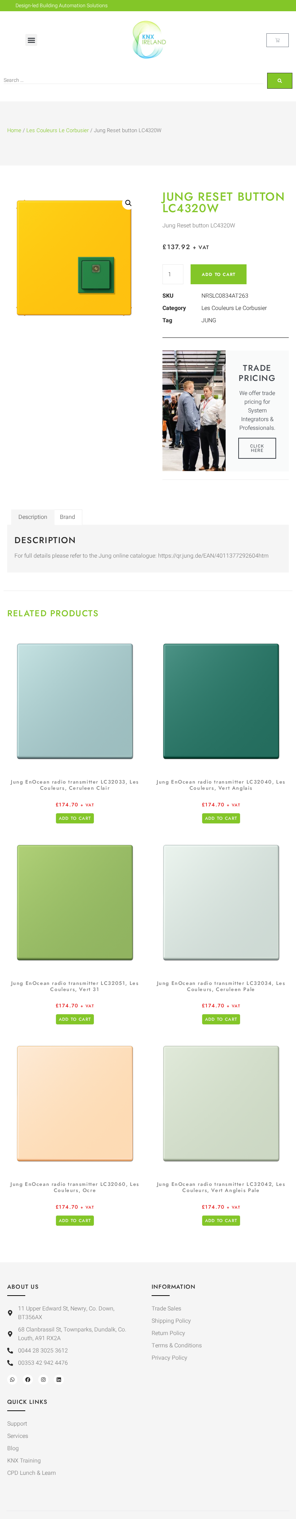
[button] (31, 40)
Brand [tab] (67, 517)
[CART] (277, 40)
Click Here (257, 448)
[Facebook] (28, 1380)
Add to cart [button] (75, 818)
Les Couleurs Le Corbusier (57, 130)
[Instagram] (43, 1380)
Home (14, 130)
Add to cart (218, 274)
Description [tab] (32, 517)
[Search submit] (279, 81)
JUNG (208, 320)
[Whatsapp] (12, 1380)
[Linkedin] (59, 1380)
